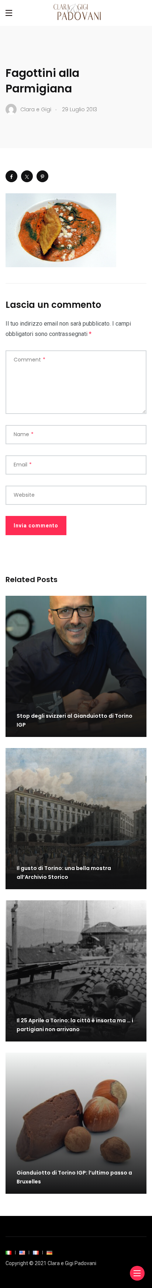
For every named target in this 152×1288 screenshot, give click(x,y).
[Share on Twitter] (27, 176)
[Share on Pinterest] (42, 176)
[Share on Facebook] (11, 176)
